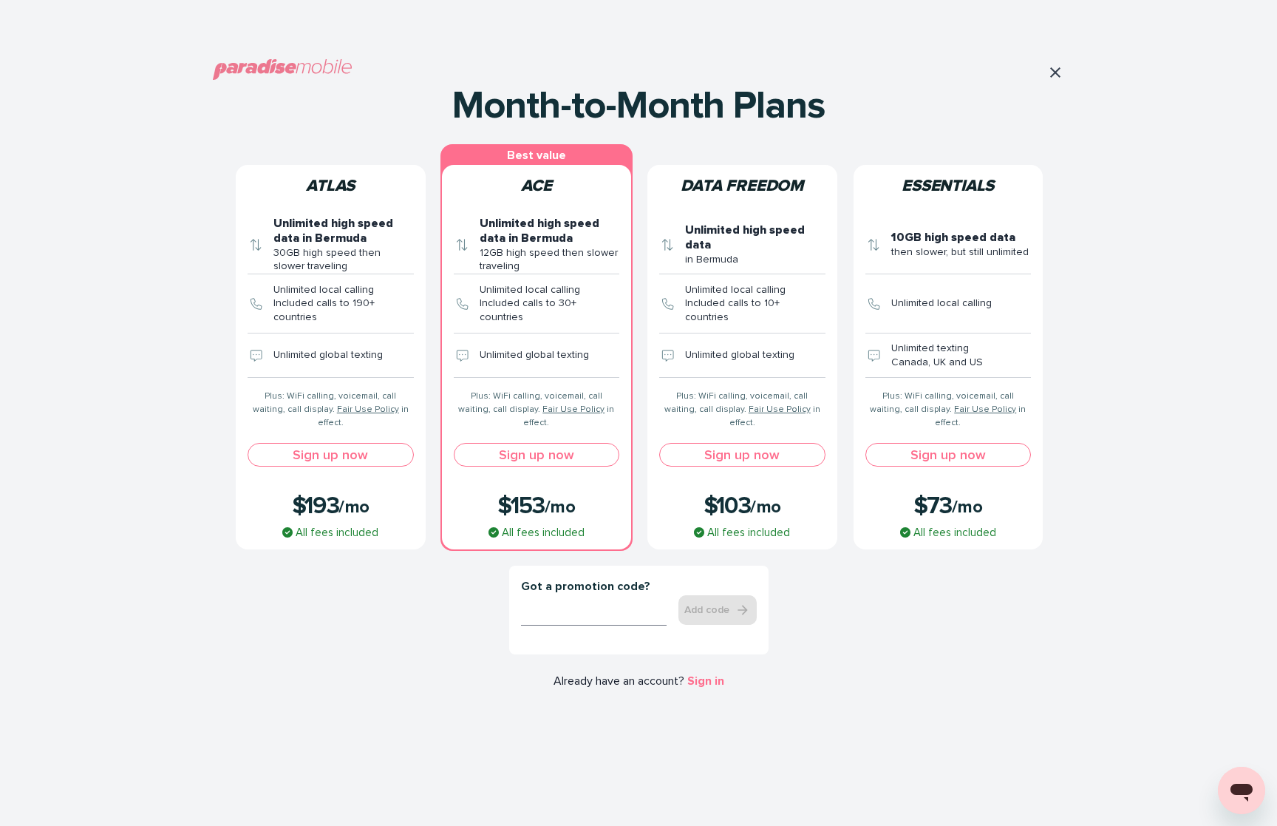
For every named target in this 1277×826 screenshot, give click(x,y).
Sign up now (330, 455)
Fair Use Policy (368, 409)
